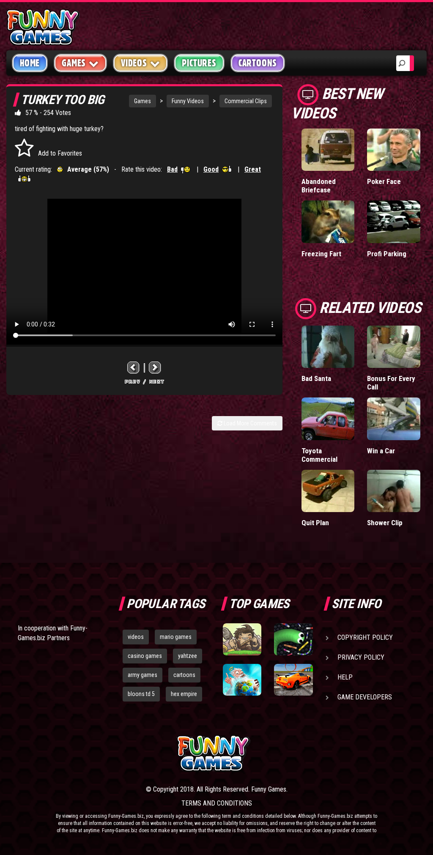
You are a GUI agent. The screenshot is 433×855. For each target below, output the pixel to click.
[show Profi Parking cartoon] (393, 221)
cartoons (184, 674)
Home (30, 63)
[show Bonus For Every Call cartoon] (393, 347)
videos (136, 636)
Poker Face (384, 181)
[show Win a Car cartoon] (393, 418)
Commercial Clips (246, 101)
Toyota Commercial (319, 455)
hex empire (184, 694)
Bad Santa (316, 378)
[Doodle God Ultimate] (242, 680)
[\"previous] (133, 368)
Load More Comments (249, 423)
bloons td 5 (141, 694)
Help (345, 677)
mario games (176, 636)
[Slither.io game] (293, 639)
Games (142, 101)
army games (142, 674)
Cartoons (257, 63)
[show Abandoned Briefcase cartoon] (328, 150)
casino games (145, 655)
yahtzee (187, 655)
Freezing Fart (321, 253)
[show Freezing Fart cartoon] (328, 221)
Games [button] (74, 63)
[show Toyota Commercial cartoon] (328, 418)
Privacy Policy (360, 657)
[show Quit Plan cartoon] (328, 491)
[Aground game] (242, 639)
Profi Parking (386, 253)
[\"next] (155, 368)
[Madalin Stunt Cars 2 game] (293, 680)
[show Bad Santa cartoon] (328, 347)
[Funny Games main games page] (296, 753)
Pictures (199, 63)
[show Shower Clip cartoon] (393, 491)
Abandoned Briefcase (318, 185)
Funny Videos (188, 101)
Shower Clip (385, 522)
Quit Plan (315, 522)
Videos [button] (134, 63)
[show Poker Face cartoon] (393, 150)
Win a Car (381, 451)
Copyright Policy (365, 637)
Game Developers (364, 697)
